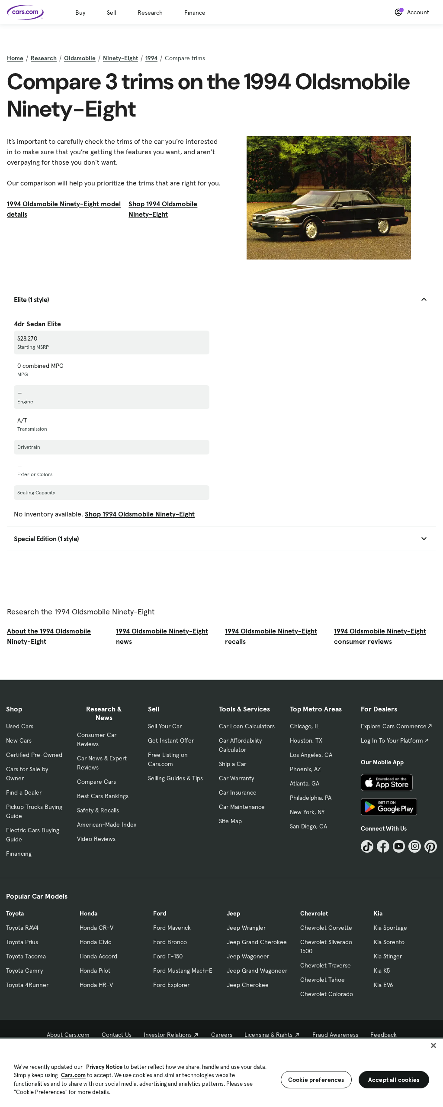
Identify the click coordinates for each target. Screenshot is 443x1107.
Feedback (383, 1035)
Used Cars (19, 726)
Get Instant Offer (171, 740)
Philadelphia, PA (310, 798)
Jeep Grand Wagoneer (257, 970)
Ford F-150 (168, 956)
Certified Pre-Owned (34, 755)
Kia (378, 913)
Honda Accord (98, 956)
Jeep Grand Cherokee (257, 942)
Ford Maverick (172, 928)
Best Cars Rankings (102, 796)
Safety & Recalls (98, 810)
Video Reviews (96, 839)
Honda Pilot (95, 970)
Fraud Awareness (335, 1035)
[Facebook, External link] (383, 846)
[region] (221, 1072)
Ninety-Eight (120, 58)
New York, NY (307, 812)
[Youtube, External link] (399, 846)
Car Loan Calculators (247, 726)
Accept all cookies (394, 1080)
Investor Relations (168, 1035)
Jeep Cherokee (248, 985)
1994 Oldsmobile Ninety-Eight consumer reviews (380, 636)
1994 (151, 58)
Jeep (233, 913)
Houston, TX (306, 740)
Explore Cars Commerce (394, 726)
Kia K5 (382, 970)
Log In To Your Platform (392, 740)
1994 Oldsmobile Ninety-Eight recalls (271, 636)
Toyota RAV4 (22, 928)
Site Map (230, 821)
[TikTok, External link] (367, 846)
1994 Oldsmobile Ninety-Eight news (162, 636)
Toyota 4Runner (27, 985)
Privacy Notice (104, 1067)
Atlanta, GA (304, 783)
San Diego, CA (308, 826)
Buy (80, 12)
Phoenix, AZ (305, 769)
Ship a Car (232, 764)
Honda (88, 913)
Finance (194, 12)
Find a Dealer (24, 792)
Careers (221, 1035)
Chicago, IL (304, 726)
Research (150, 12)
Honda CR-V (96, 928)
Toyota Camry (24, 970)
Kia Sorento (389, 942)
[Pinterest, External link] (430, 846)
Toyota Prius (22, 942)
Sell (111, 12)
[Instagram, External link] (414, 846)
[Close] (433, 1045)
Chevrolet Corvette (326, 928)
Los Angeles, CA (311, 755)
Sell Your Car (165, 726)
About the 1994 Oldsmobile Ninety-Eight (49, 636)
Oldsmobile (80, 58)
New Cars (19, 740)
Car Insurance (238, 792)
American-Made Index (106, 824)
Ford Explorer (171, 985)
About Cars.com (68, 1035)
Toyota (15, 913)
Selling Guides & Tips (175, 778)
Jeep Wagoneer (248, 956)
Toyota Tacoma (26, 956)
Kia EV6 (383, 985)
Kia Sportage (390, 928)
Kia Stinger (388, 956)
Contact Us (117, 1035)
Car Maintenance (242, 807)
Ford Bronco (170, 942)
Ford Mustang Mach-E (182, 970)
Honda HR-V (96, 985)
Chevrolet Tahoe (322, 980)
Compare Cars (96, 782)
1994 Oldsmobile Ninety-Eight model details (64, 208)
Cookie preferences (316, 1080)
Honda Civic (95, 942)
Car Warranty (236, 778)
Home (15, 58)
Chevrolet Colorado (326, 994)
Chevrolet (314, 913)
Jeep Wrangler (246, 928)
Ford (159, 913)
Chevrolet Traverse (325, 965)
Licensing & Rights (268, 1035)
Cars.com (73, 1075)
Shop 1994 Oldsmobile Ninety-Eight (162, 208)
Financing (19, 853)
